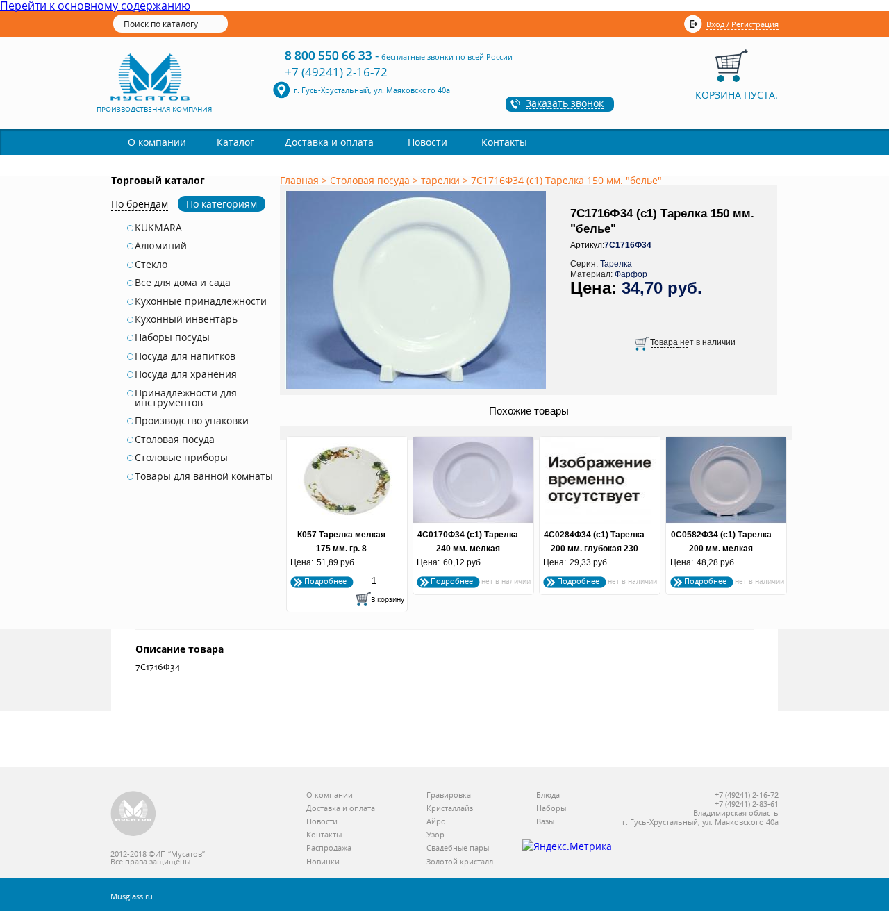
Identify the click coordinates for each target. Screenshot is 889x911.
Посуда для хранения (186, 374)
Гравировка (448, 795)
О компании (157, 142)
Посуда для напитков (185, 356)
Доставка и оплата (329, 142)
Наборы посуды (172, 337)
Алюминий (161, 246)
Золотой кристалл (459, 862)
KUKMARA (158, 228)
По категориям (221, 203)
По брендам (139, 203)
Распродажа (328, 848)
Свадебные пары (457, 848)
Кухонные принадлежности (201, 301)
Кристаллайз (449, 808)
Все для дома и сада (183, 282)
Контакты (504, 142)
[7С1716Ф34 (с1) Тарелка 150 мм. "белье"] (418, 389)
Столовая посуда (175, 439)
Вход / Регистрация (742, 24)
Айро (436, 821)
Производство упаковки (192, 421)
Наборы (551, 808)
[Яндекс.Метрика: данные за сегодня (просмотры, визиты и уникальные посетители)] (567, 846)
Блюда (548, 795)
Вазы (545, 821)
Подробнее (325, 581)
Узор (435, 834)
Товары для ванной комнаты (204, 476)
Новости (427, 142)
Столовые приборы (181, 457)
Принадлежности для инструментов (186, 398)
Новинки (323, 862)
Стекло (151, 264)
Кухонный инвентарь (186, 319)
